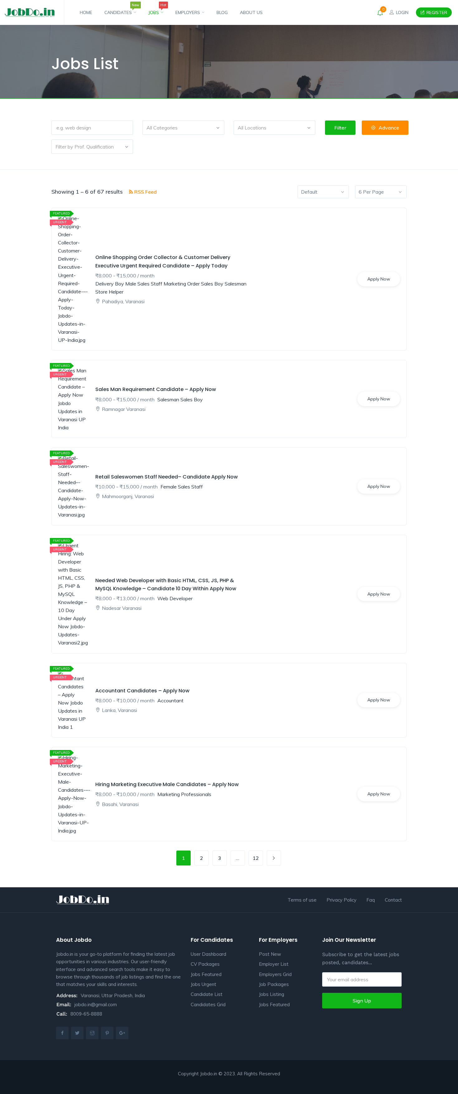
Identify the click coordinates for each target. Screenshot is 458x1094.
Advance (389, 128)
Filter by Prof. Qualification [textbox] (84, 147)
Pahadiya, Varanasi (123, 301)
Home (86, 12)
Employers (188, 12)
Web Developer (175, 598)
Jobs (155, 10)
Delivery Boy (109, 284)
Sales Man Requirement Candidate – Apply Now (155, 389)
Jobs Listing (271, 994)
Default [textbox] (309, 192)
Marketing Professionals (184, 794)
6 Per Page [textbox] (371, 192)
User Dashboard (208, 954)
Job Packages (274, 984)
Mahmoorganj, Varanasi (128, 496)
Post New (270, 954)
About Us (251, 12)
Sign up (362, 1000)
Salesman (235, 284)
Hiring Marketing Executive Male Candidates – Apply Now (167, 784)
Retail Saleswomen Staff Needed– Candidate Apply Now (166, 476)
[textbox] (183, 127)
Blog (222, 12)
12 (256, 858)
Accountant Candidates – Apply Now (142, 690)
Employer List (274, 964)
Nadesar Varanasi (121, 608)
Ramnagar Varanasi (124, 409)
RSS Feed (145, 192)
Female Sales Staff (181, 486)
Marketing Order (182, 284)
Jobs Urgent (203, 984)
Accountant (170, 700)
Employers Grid (275, 974)
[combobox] (183, 127)
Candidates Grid (208, 1004)
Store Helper (109, 292)
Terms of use (302, 900)
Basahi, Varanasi (120, 804)
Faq (370, 900)
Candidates (120, 10)
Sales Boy (212, 284)
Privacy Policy (341, 900)
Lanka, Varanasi (119, 710)
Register (436, 12)
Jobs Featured (206, 974)
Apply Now (378, 279)
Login (401, 12)
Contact (393, 900)
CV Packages (205, 964)
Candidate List (206, 994)
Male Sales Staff (143, 284)
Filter (340, 128)
